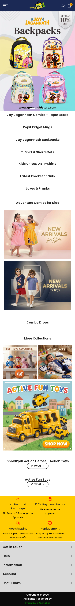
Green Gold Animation (37, 603)
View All (36, 466)
